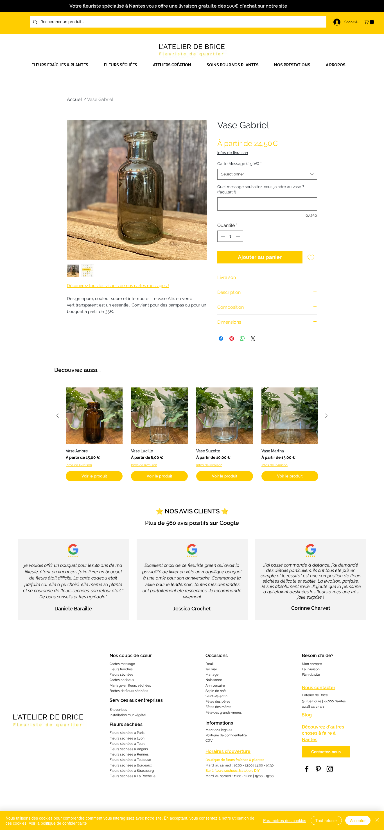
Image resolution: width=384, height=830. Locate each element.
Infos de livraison (232, 152)
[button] (175, 65)
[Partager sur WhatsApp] (242, 338)
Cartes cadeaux (122, 680)
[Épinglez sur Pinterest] (231, 338)
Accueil (74, 99)
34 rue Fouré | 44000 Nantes (324, 701)
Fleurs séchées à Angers (129, 749)
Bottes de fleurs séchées (129, 691)
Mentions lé (214, 730)
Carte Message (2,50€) (239, 163)
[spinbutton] (230, 236)
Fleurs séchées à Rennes (129, 754)
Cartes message (122, 664)
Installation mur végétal (128, 715)
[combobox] (267, 174)
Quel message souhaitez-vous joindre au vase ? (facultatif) (260, 189)
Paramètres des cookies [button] (284, 820)
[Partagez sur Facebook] (221, 338)
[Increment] (238, 236)
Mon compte (312, 664)
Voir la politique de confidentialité (58, 823)
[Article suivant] (326, 415)
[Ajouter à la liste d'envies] (311, 257)
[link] (369, 22)
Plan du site (311, 674)
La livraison (311, 669)
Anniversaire (215, 685)
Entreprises (118, 710)
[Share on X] (253, 338)
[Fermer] (377, 820)
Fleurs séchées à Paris (127, 733)
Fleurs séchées (121, 674)
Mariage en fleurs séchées (130, 685)
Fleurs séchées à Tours (127, 744)
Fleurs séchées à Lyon (127, 738)
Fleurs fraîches (121, 669)
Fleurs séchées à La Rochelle (132, 776)
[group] (192, 434)
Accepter (358, 820)
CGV (209, 741)
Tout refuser (326, 820)
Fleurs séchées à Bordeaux (131, 765)
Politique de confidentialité (226, 735)
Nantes (309, 739)
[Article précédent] (57, 415)
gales (228, 730)
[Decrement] (222, 236)
